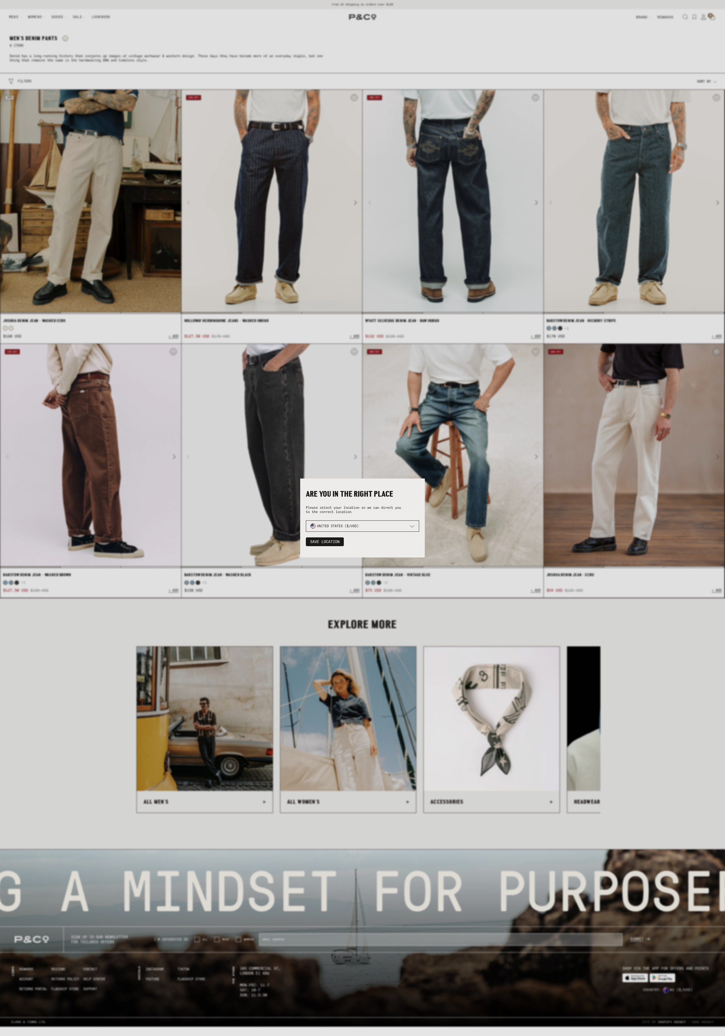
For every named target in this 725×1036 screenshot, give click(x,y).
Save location (325, 542)
